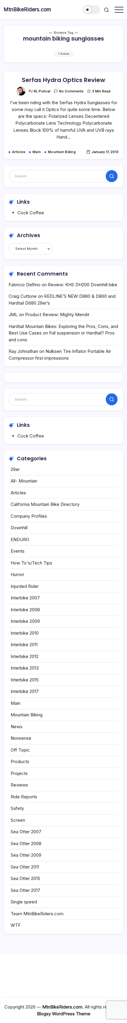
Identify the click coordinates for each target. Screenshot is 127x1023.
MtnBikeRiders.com (27, 9)
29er (15, 469)
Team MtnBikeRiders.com (37, 913)
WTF (16, 925)
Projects (19, 773)
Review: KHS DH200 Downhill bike (82, 284)
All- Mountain (24, 481)
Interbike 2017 (25, 691)
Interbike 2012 (24, 656)
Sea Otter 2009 (26, 855)
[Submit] (112, 176)
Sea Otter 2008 (26, 843)
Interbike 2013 (25, 668)
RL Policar (42, 91)
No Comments (71, 91)
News (16, 726)
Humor (17, 574)
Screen (18, 820)
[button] (91, 9)
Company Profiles (29, 516)
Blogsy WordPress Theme (63, 1013)
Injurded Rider (25, 586)
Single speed (24, 902)
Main (15, 703)
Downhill (19, 527)
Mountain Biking (27, 715)
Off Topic (20, 750)
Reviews (19, 785)
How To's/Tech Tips (31, 563)
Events (18, 551)
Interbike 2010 (25, 633)
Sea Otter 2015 (25, 878)
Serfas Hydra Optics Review (63, 80)
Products (20, 761)
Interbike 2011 (24, 644)
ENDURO (20, 539)
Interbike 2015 (25, 680)
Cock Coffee (30, 212)
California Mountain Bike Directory (45, 504)
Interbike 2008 (25, 609)
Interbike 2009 (25, 621)
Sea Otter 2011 (25, 867)
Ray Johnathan (23, 351)
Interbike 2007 (25, 598)
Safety (17, 808)
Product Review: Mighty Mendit (57, 314)
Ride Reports (24, 797)
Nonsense (21, 738)
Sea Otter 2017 (25, 890)
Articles (18, 493)
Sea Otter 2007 (26, 831)
